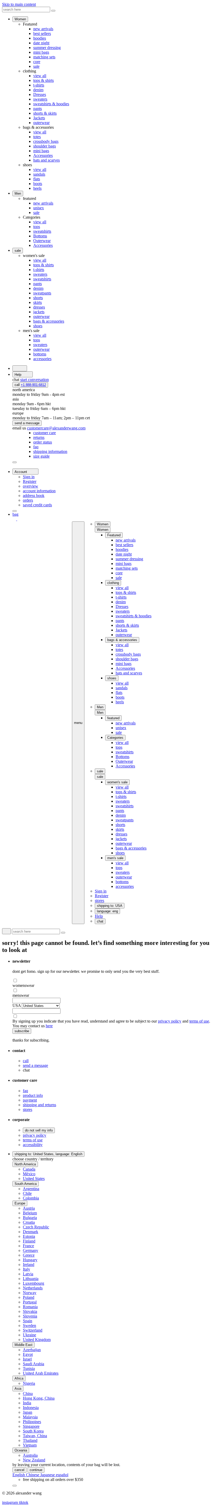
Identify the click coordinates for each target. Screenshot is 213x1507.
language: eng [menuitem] (107, 911)
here (49, 1026)
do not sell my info (39, 1130)
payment (30, 1100)
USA (16, 1005)
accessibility (33, 1144)
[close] (14, 462)
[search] (19, 368)
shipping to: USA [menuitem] (109, 906)
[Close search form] (53, 10)
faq (25, 1090)
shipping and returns (39, 1105)
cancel (19, 1470)
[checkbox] (111, 980)
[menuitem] (44, 432)
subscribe (22, 1031)
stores (27, 1109)
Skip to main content (19, 4)
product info (33, 1095)
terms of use (199, 1021)
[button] (102, 529)
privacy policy (169, 1021)
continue (36, 1470)
